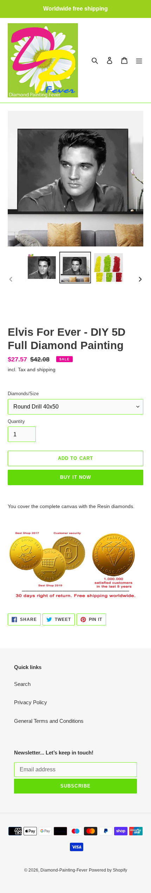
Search (22, 684)
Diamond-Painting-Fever (63, 870)
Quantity (16, 421)
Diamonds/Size (23, 393)
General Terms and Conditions (49, 721)
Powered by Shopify (108, 870)
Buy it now (75, 477)
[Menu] (139, 60)
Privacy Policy (30, 702)
